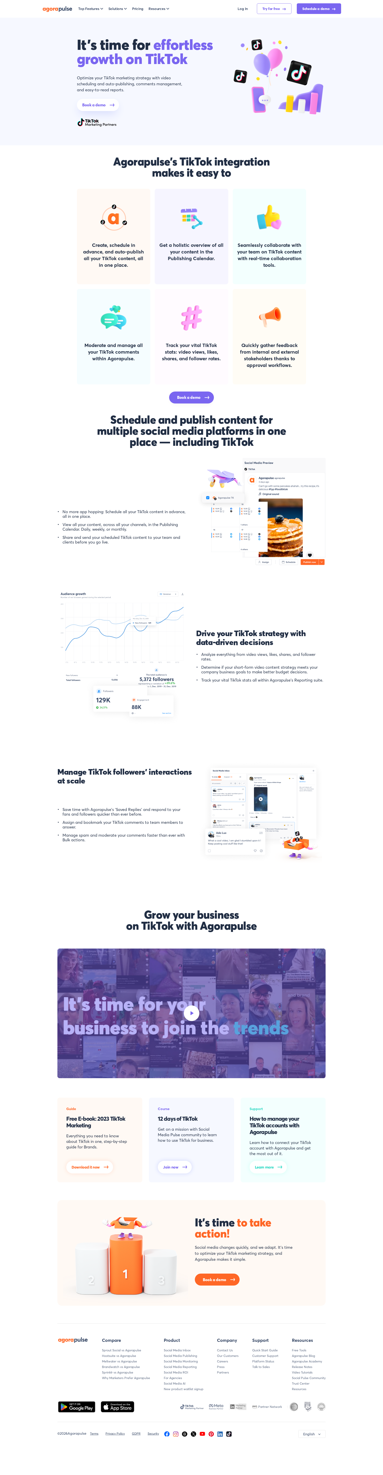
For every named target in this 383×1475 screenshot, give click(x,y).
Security (153, 1434)
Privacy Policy (115, 1434)
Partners (223, 1372)
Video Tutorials (302, 1372)
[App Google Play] (77, 1406)
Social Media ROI (176, 1372)
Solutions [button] (115, 8)
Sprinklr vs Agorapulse (117, 1372)
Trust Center (300, 1383)
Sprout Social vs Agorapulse (121, 1350)
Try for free (271, 8)
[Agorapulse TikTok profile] (229, 1433)
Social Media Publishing (180, 1356)
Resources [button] (157, 8)
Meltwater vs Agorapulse (119, 1361)
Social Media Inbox (177, 1350)
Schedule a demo (316, 8)
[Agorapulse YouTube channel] (202, 1433)
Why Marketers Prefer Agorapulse (126, 1378)
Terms (94, 1434)
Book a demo (94, 104)
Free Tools (299, 1350)
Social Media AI (175, 1383)
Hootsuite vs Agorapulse (119, 1356)
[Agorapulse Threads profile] (184, 1433)
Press (221, 1367)
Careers (222, 1361)
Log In (243, 8)
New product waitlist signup (183, 1389)
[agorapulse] (57, 8)
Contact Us (225, 1350)
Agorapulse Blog (303, 1356)
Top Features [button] (88, 8)
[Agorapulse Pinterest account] (211, 1433)
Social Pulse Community (309, 1378)
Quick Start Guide (265, 1350)
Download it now (86, 1167)
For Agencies (173, 1378)
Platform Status (263, 1361)
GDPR (136, 1434)
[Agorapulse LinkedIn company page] (220, 1433)
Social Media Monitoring (181, 1361)
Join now (170, 1167)
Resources (299, 1389)
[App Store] (117, 1406)
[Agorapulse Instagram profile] (175, 1433)
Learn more (264, 1167)
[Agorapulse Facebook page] (167, 1433)
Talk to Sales (261, 1367)
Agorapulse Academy (307, 1361)
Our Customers (227, 1356)
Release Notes (302, 1367)
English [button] (309, 1434)
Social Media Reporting (180, 1367)
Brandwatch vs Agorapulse (121, 1367)
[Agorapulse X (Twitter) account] (193, 1433)
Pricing (137, 8)
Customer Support (265, 1356)
